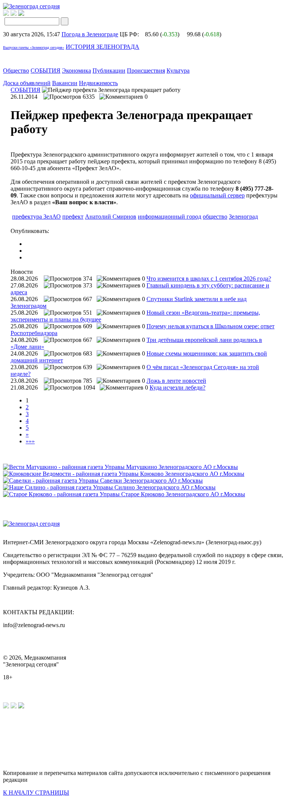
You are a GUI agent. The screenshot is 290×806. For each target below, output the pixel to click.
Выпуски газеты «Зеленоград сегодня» (33, 47)
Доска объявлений (27, 83)
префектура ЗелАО (36, 216)
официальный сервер (217, 195)
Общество (16, 70)
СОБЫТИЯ (45, 70)
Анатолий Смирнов (110, 216)
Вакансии (64, 83)
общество (215, 216)
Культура (178, 70)
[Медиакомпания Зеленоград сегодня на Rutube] (6, 14)
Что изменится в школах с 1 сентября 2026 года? (209, 278)
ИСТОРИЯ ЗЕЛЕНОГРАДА (102, 46)
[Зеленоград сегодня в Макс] (26, 14)
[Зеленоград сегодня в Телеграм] (14, 14)
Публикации (109, 70)
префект (72, 216)
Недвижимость (98, 83)
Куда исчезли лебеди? (177, 387)
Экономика (76, 70)
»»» (30, 441)
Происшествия (146, 70)
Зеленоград (243, 216)
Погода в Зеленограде (90, 34)
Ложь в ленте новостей (176, 380)
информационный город (169, 216)
